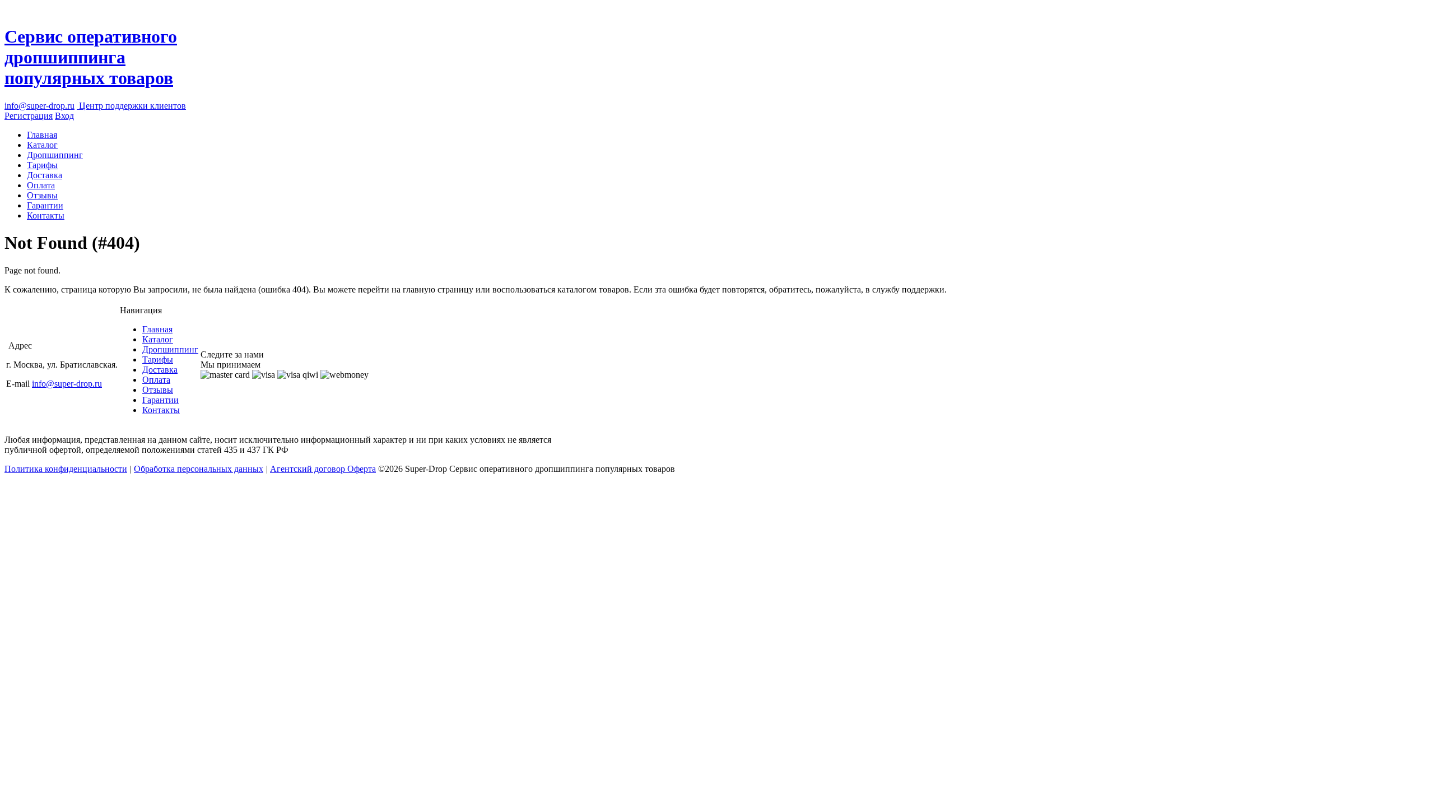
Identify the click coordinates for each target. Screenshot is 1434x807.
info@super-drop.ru (39, 105)
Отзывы (42, 195)
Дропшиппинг (55, 155)
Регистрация (28, 115)
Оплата (41, 185)
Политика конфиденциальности (65, 469)
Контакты (45, 215)
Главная (42, 135)
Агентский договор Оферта (323, 469)
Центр (131, 105)
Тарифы (42, 165)
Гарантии (45, 205)
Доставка (44, 175)
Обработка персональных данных (198, 469)
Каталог (42, 145)
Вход (64, 115)
